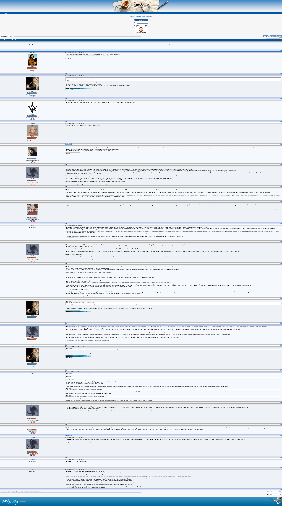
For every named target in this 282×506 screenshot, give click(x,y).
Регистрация (138, 26)
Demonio (32, 42)
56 (83, 404)
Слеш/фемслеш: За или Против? (27, 491)
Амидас (32, 225)
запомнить (138, 25)
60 (83, 469)
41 (83, 52)
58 (83, 437)
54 (83, 346)
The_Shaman (32, 324)
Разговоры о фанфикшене (16, 491)
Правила (143, 16)
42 (83, 75)
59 (83, 459)
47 (83, 187)
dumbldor (33, 75)
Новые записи (132, 16)
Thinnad (32, 187)
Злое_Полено (32, 52)
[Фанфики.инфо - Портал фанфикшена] (10, 501)
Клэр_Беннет (32, 123)
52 (83, 299)
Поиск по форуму (149, 16)
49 (83, 225)
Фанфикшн (9, 491)
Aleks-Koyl (32, 459)
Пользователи (138, 16)
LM (32, 100)
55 (83, 371)
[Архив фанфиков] (272, 501)
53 (83, 324)
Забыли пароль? (143, 26)
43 (83, 100)
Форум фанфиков (3, 491)
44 (83, 123)
